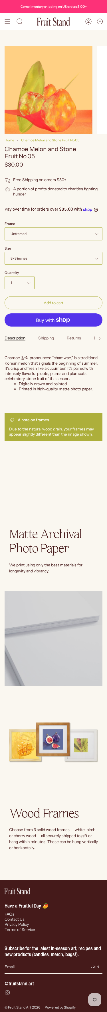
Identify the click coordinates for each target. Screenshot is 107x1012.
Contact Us (15, 919)
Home (9, 140)
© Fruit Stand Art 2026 (22, 1007)
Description (15, 338)
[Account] (88, 21)
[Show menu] (7, 21)
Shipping (46, 338)
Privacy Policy (17, 924)
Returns (74, 338)
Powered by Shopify (60, 1007)
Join (95, 966)
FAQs (9, 914)
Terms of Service (20, 929)
